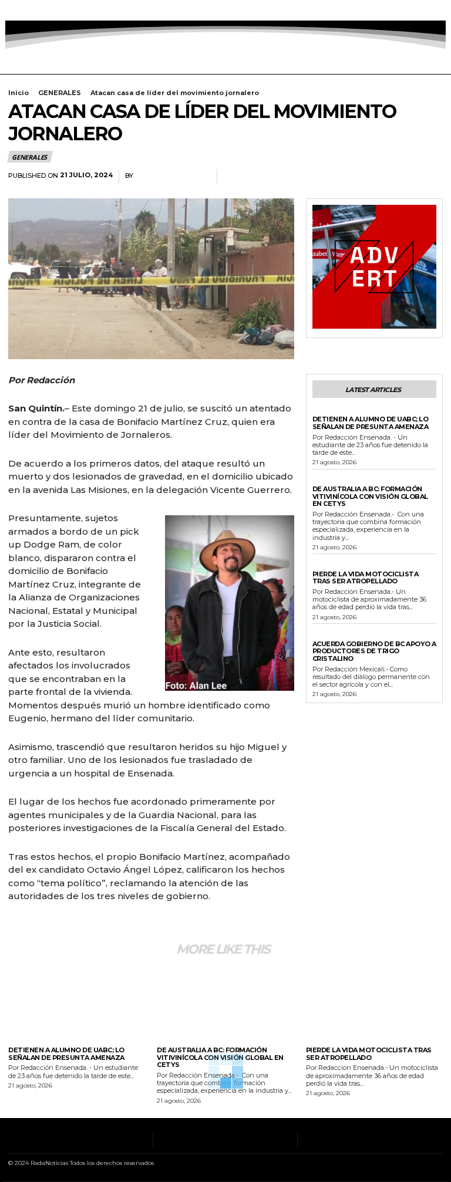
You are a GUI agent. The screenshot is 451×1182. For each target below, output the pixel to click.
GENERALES (59, 93)
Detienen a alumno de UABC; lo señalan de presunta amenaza (370, 423)
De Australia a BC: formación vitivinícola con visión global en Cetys (370, 496)
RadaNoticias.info (172, 176)
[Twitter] (56, 10)
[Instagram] (26, 10)
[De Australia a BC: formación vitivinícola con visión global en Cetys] (225, 1001)
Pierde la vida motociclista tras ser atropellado (365, 578)
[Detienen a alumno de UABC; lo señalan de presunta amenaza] (76, 1001)
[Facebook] (11, 10)
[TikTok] (41, 10)
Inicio (18, 93)
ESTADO (326, 635)
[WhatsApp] (431, 176)
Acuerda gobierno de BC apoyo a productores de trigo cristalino (374, 651)
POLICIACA (330, 410)
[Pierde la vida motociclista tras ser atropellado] (374, 1001)
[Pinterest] (404, 176)
